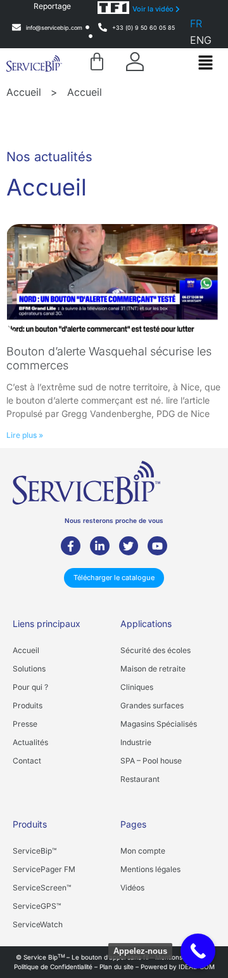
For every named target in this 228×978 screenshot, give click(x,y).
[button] (205, 63)
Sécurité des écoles (155, 650)
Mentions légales (150, 869)
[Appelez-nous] (197, 951)
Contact (27, 760)
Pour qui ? (30, 687)
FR (196, 23)
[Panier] (96, 61)
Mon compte (142, 851)
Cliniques (136, 687)
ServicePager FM (44, 869)
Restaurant (140, 779)
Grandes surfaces (152, 705)
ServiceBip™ (34, 851)
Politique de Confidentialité (53, 966)
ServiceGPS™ (37, 906)
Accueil (23, 92)
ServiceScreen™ (42, 887)
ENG (201, 40)
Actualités (30, 742)
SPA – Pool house (151, 760)
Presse (25, 724)
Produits (27, 705)
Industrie (135, 742)
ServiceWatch (38, 924)
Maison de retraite (153, 668)
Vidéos (132, 887)
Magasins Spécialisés (158, 724)
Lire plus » (24, 435)
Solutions (29, 668)
